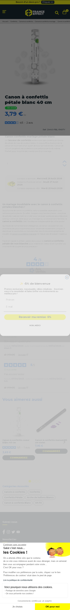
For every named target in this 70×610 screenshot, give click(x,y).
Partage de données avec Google (21, 590)
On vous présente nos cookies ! (20, 593)
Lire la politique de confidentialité (18, 580)
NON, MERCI (35, 325)
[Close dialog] (67, 277)
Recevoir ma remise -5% (35, 317)
